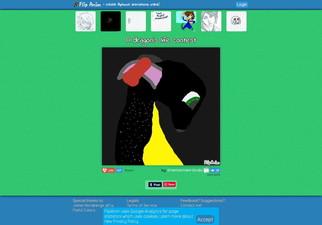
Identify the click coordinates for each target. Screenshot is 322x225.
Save (171, 184)
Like (108, 170)
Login (242, 4)
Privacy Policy (125, 221)
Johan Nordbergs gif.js (93, 205)
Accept (205, 219)
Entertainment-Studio (186, 170)
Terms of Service (142, 205)
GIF (119, 170)
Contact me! (191, 205)
